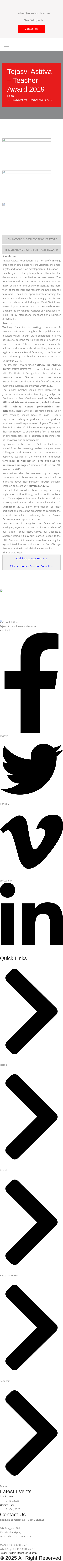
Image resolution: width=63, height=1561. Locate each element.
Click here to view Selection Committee (31, 566)
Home (11, 95)
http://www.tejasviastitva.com (19, 498)
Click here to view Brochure (31, 558)
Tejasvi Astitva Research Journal (18, 1553)
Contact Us (31, 28)
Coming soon (7, 1496)
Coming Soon (7, 1505)
